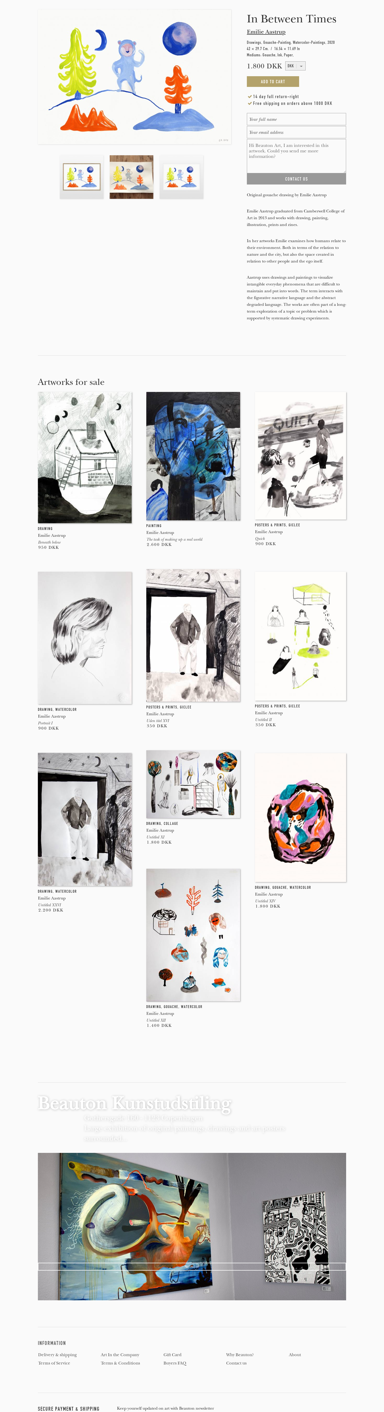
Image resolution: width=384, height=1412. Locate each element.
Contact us (236, 1363)
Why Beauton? (240, 1354)
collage (171, 823)
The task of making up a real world (174, 539)
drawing (45, 528)
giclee (294, 525)
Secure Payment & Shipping (69, 1409)
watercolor (66, 709)
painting (154, 525)
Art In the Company (120, 1354)
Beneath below (49, 542)
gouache (279, 887)
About (295, 1354)
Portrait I (45, 723)
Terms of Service (54, 1363)
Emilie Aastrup (266, 31)
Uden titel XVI (157, 720)
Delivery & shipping (57, 1354)
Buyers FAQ (175, 1363)
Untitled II (263, 719)
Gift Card (173, 1354)
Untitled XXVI (49, 905)
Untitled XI (155, 837)
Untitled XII (155, 1020)
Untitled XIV (265, 901)
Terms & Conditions (120, 1363)
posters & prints (270, 525)
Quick (260, 538)
